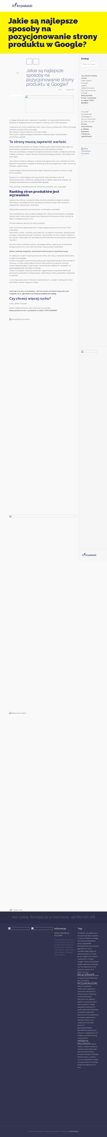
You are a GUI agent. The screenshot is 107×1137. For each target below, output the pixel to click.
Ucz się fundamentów (85, 1059)
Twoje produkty (40, 294)
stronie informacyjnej (40, 182)
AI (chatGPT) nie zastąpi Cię (87, 933)
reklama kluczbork (84, 1042)
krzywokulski (87, 983)
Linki (11, 228)
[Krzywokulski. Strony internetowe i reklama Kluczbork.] (22, 6)
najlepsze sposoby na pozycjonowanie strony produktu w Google (87, 1001)
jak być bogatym (83, 956)
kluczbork (86, 974)
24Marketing (73, 1131)
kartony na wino (83, 972)
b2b (86, 935)
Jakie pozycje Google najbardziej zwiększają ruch (88, 964)
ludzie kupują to (83, 994)
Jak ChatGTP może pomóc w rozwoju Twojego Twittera (88, 959)
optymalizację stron (17, 268)
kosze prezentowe (91, 978)
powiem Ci (81, 1025)
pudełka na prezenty (84, 1035)
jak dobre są (27, 294)
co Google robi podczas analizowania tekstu (88, 940)
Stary (91, 1049)
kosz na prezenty (83, 980)
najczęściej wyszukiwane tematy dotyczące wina (87, 996)
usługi (53, 294)
